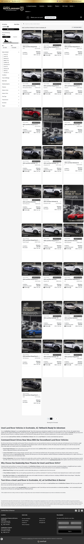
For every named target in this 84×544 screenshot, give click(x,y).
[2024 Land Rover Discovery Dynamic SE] (73, 307)
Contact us (24, 522)
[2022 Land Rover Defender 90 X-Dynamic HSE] (52, 191)
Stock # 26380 (46, 354)
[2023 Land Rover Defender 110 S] (31, 152)
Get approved (42, 522)
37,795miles (58, 319)
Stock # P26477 (26, 45)
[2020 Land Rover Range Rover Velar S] (52, 230)
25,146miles (79, 319)
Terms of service (25, 524)
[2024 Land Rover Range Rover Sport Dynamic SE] (52, 36)
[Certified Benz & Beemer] (13, 9)
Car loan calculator (26, 518)
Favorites (67, 1)
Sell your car (42, 520)
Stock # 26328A (67, 161)
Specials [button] (50, 6)
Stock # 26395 (67, 238)
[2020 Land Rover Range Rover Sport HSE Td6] (73, 36)
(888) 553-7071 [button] (17, 1)
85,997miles (37, 242)
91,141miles (37, 396)
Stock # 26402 (46, 83)
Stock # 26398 (46, 277)
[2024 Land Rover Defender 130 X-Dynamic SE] (52, 346)
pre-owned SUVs (22, 487)
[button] (6, 1)
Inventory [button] (42, 6)
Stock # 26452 (25, 277)
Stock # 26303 (46, 199)
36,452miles (37, 165)
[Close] (81, 17)
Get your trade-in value (50, 17)
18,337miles (37, 281)
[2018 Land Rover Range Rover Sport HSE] (31, 385)
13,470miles (58, 87)
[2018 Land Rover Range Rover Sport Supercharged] (31, 230)
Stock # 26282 (67, 277)
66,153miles (37, 48)
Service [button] (71, 6)
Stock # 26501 (46, 45)
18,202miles (79, 242)
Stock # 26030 (25, 83)
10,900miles (37, 87)
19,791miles (58, 165)
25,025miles (79, 281)
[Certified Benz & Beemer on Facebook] (75, 510)
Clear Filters (16, 24)
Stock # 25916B (26, 238)
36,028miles (58, 49)
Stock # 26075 (25, 122)
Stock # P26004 (26, 161)
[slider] (2, 43)
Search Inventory (32, 6)
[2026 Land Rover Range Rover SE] (73, 346)
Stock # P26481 (47, 161)
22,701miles (58, 358)
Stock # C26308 (67, 45)
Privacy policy (42, 518)
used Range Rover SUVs (55, 459)
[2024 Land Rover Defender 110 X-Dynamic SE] (52, 152)
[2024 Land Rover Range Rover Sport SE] (73, 269)
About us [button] (27, 11)
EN (59, 1)
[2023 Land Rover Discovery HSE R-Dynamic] (31, 191)
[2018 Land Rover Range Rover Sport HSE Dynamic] (31, 346)
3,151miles (79, 358)
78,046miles (79, 48)
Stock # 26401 (25, 199)
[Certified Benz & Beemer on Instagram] (81, 510)
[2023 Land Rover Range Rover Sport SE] (31, 114)
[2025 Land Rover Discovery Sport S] (73, 114)
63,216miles (58, 242)
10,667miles (79, 126)
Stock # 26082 (67, 315)
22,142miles (37, 126)
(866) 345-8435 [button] (6, 524)
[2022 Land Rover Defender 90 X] (73, 152)
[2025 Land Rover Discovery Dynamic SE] (52, 269)
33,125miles (79, 164)
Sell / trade (65, 6)
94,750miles (37, 358)
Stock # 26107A (26, 354)
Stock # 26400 (67, 83)
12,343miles (79, 87)
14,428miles (37, 203)
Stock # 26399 (67, 122)
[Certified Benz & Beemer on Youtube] (78, 510)
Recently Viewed (77, 1)
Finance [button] (57, 6)
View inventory (25, 520)
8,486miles (58, 281)
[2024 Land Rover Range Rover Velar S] (31, 269)
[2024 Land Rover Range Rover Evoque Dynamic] (52, 75)
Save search (11, 29)
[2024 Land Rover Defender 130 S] (52, 307)
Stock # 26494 (46, 238)
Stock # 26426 (46, 315)
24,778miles (58, 203)
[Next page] (56, 419)
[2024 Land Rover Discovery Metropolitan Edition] (31, 75)
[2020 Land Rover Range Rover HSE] (31, 36)
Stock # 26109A (26, 393)
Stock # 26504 (67, 354)
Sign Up (69, 531)
